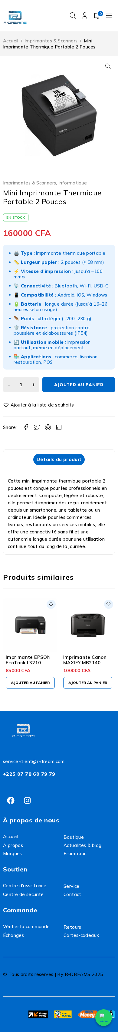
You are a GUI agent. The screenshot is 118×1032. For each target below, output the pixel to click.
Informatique (72, 183)
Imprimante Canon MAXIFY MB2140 (85, 659)
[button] (108, 66)
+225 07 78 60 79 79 (29, 774)
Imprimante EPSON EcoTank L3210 (28, 659)
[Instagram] (27, 800)
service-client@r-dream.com (34, 761)
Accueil (10, 41)
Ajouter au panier (78, 384)
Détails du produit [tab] (59, 459)
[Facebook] (10, 800)
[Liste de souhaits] (39, 405)
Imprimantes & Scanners (51, 41)
